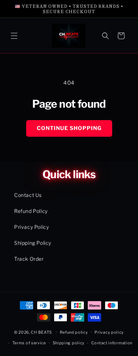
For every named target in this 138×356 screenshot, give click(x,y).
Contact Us (28, 195)
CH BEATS (42, 331)
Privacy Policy (31, 227)
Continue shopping (69, 128)
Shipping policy (69, 342)
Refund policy (74, 332)
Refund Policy (31, 211)
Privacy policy (109, 332)
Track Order (29, 259)
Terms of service (29, 342)
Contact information (111, 342)
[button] (14, 36)
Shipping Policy (32, 243)
